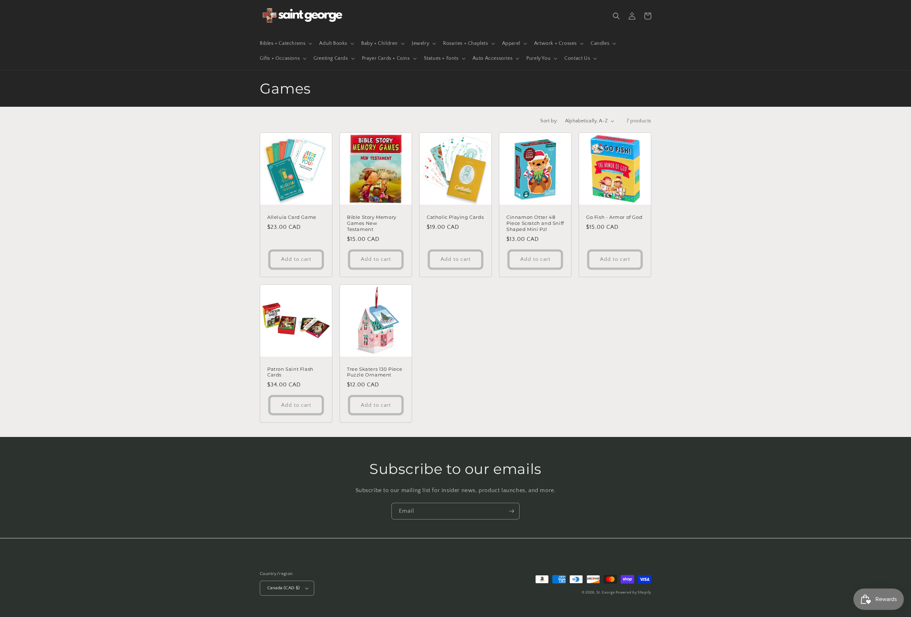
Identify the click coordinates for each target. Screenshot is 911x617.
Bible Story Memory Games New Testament (371, 223)
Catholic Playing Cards (455, 217)
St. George (606, 593)
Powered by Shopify (633, 593)
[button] (285, 43)
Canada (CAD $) (283, 587)
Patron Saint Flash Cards (290, 372)
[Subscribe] (511, 511)
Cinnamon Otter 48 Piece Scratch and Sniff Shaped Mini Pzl (535, 223)
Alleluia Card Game (291, 217)
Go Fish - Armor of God (614, 217)
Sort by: (549, 121)
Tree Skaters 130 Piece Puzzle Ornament (374, 372)
